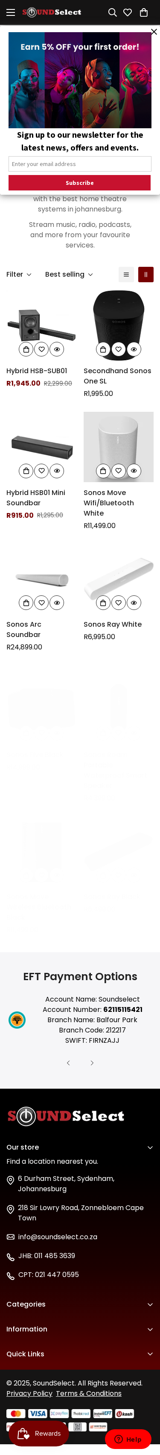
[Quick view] (56, 349)
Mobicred (22, 1399)
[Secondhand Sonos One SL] (119, 325)
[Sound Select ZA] (52, 12)
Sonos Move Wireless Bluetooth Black (38, 907)
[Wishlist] (129, 12)
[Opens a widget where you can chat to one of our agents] (128, 1440)
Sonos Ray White (113, 624)
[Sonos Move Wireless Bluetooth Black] (41, 851)
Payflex (18, 1384)
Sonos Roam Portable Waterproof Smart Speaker (115, 770)
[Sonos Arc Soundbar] (41, 579)
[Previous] (68, 1063)
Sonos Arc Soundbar (23, 629)
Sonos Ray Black (112, 897)
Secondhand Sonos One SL (117, 376)
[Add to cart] (26, 349)
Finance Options (33, 1370)
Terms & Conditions (89, 1393)
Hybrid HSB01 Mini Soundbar (35, 498)
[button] (145, 12)
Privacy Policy (29, 1393)
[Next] (92, 1063)
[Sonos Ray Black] (119, 851)
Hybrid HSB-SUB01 (36, 371)
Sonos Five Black (35, 755)
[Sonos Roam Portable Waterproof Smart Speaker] (119, 709)
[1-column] (126, 274)
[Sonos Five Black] (41, 709)
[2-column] (146, 274)
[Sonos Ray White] (119, 579)
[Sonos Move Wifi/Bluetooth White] (119, 447)
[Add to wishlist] (41, 349)
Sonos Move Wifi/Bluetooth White (109, 503)
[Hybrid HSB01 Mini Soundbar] (41, 447)
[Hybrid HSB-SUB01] (41, 325)
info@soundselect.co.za (57, 1237)
